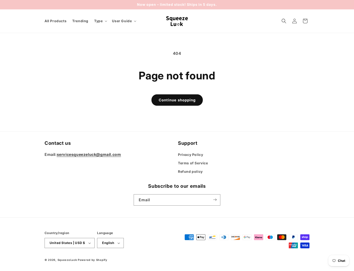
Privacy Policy (190, 155)
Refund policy (190, 172)
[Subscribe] (215, 199)
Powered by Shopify (92, 260)
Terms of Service (193, 163)
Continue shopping (177, 100)
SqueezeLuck (67, 260)
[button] (100, 21)
